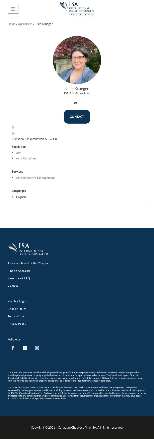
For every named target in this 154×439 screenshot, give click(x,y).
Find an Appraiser (19, 270)
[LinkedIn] (25, 348)
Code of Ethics (17, 308)
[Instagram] (37, 348)
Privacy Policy (17, 323)
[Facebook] (13, 348)
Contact (13, 285)
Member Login (17, 301)
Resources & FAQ (19, 278)
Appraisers (25, 24)
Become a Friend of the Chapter (28, 263)
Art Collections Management (35, 177)
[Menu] (13, 9)
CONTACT (77, 116)
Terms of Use (16, 316)
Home (11, 24)
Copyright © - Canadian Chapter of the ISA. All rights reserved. (77, 427)
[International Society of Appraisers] (77, 9)
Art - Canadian (25, 158)
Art (18, 153)
